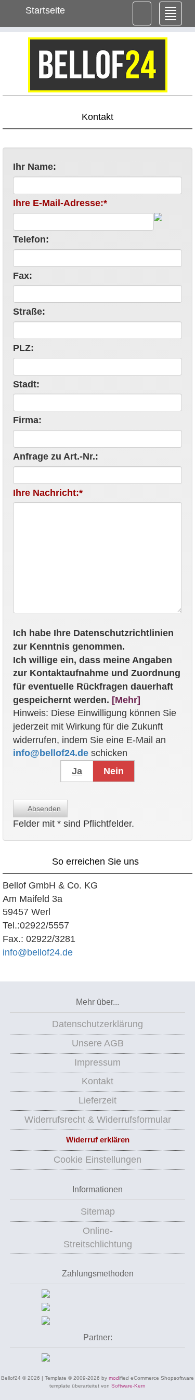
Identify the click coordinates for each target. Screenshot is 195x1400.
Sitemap (98, 1211)
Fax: (22, 276)
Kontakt (97, 1081)
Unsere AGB (98, 1043)
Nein (113, 771)
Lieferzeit (97, 1100)
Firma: (27, 420)
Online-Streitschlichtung (97, 1237)
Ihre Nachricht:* (48, 493)
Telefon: (31, 239)
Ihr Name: (34, 166)
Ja (77, 771)
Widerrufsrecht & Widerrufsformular (97, 1119)
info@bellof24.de (38, 952)
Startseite (44, 10)
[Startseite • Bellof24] (97, 64)
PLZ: (23, 348)
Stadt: (26, 384)
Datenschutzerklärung (97, 1024)
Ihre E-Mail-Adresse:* (60, 203)
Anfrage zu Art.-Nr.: (55, 456)
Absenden (43, 808)
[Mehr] (126, 700)
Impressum (97, 1062)
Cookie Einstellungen (97, 1159)
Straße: (29, 311)
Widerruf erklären (97, 1139)
